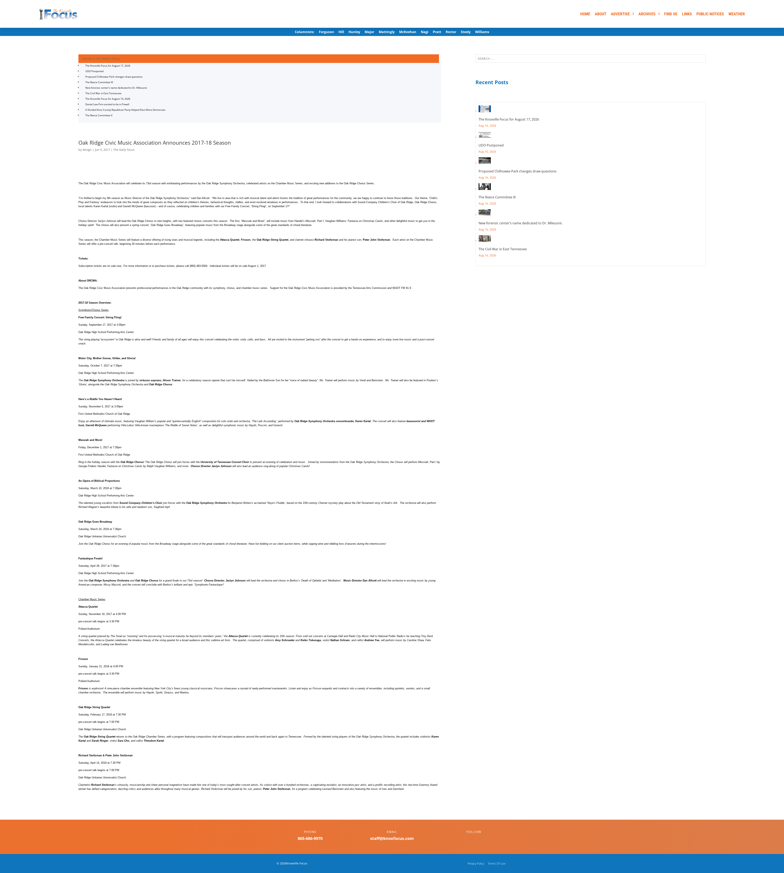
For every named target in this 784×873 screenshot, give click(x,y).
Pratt (437, 32)
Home (585, 13)
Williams (482, 32)
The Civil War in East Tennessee (103, 93)
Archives (647, 13)
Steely (466, 32)
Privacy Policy (476, 863)
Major (369, 32)
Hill (341, 32)
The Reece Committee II (98, 115)
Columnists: (304, 32)
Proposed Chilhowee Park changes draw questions (114, 76)
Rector (451, 32)
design (87, 150)
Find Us (670, 13)
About (600, 13)
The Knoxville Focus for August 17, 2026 (107, 65)
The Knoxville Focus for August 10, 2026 (107, 99)
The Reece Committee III (99, 82)
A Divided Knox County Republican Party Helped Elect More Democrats (125, 110)
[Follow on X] (478, 839)
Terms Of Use (497, 863)
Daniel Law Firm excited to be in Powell (107, 104)
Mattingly (387, 32)
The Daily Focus (124, 150)
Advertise (620, 13)
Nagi (424, 32)
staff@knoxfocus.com (392, 838)
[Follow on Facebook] (470, 839)
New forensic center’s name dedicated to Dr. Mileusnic (116, 87)
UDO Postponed (94, 71)
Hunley (354, 32)
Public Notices (710, 13)
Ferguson (326, 32)
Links (687, 13)
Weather (736, 13)
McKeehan (407, 32)
